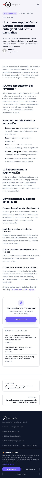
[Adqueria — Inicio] (11, 5)
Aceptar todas (11, 469)
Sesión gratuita (21, 319)
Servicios (5, 427)
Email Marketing (9, 13)
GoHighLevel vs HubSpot (10, 445)
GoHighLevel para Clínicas (11, 431)
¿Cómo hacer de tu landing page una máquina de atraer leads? (18, 348)
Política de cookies (8, 464)
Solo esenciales (21, 474)
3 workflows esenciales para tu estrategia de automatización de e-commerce (20, 358)
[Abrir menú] (38, 4)
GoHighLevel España (17, 427)
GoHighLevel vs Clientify (29, 445)
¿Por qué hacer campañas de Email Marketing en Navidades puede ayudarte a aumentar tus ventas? (20, 337)
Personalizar (30, 469)
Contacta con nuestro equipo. (23, 290)
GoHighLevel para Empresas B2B (13, 441)
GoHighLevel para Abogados (11, 436)
